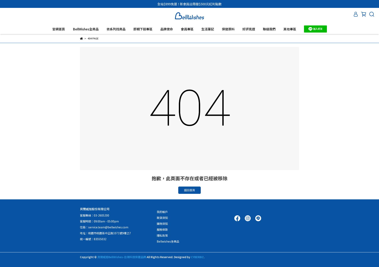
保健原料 (228, 29)
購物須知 (162, 224)
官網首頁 (58, 29)
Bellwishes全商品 (168, 241)
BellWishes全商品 (86, 29)
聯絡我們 (269, 29)
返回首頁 (189, 190)
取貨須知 (162, 218)
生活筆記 (207, 29)
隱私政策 (162, 235)
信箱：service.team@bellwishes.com (104, 227)
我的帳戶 (162, 212)
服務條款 (162, 230)
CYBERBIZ (197, 257)
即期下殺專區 (142, 29)
